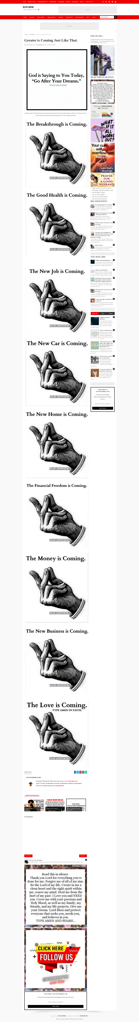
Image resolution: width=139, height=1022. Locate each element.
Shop (24, 1)
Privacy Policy (74, 1019)
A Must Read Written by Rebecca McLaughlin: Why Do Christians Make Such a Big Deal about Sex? (103, 280)
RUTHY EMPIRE (28, 7)
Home (57, 1019)
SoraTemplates (84, 1016)
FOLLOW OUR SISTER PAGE (99, 199)
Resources (75, 1)
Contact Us (89, 1)
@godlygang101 (59, 785)
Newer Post (28, 855)
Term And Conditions (64, 1019)
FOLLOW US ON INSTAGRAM (99, 196)
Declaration (52, 44)
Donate (68, 1)
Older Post (82, 855)
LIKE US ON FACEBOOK (98, 194)
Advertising (52, 1)
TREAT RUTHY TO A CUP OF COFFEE (101, 188)
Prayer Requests (42, 1)
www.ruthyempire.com (71, 781)
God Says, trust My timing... (36, 860)
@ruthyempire (50, 783)
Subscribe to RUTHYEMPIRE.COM (55, 994)
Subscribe (61, 1)
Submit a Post (32, 1)
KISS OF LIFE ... (97, 36)
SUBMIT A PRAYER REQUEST (103, 260)
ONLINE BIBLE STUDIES (98, 192)
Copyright (80, 1019)
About (82, 1)
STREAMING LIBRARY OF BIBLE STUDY (102, 190)
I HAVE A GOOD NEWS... (101, 270)
